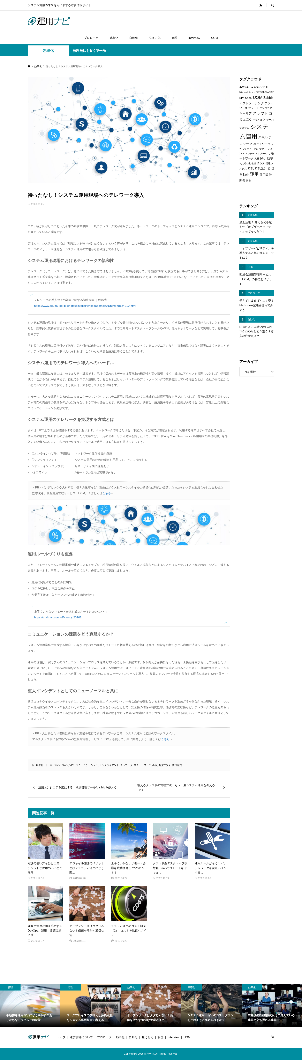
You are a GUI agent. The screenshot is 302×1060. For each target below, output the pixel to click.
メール (263, 153)
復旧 (253, 163)
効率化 (114, 37)
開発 (242, 180)
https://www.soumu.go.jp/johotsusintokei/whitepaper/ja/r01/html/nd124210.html (85, 305)
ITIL (268, 87)
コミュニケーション (87, 765)
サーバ (270, 119)
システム (244, 127)
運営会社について (81, 1037)
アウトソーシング (251, 103)
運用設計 (265, 174)
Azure (249, 87)
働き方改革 (164, 765)
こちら (106, 493)
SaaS (248, 98)
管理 (174, 37)
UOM (214, 37)
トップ (61, 1037)
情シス (261, 163)
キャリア (245, 113)
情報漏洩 (177, 765)
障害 (248, 180)
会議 (154, 765)
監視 (251, 168)
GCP (262, 87)
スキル (262, 137)
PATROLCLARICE (265, 92)
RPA (241, 98)
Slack (65, 765)
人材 (257, 158)
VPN (72, 765)
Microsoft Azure (247, 92)
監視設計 (261, 168)
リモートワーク (142, 765)
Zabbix (268, 98)
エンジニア (266, 108)
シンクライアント (109, 765)
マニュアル (252, 149)
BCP (256, 87)
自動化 (133, 37)
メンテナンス (252, 153)
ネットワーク (262, 144)
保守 (263, 158)
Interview (194, 37)
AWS (242, 87)
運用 (254, 174)
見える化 (154, 37)
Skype (57, 765)
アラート (253, 108)
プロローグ (91, 37)
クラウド (260, 113)
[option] (30, 1005)
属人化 (247, 163)
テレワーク (126, 765)
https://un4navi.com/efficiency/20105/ (58, 617)
